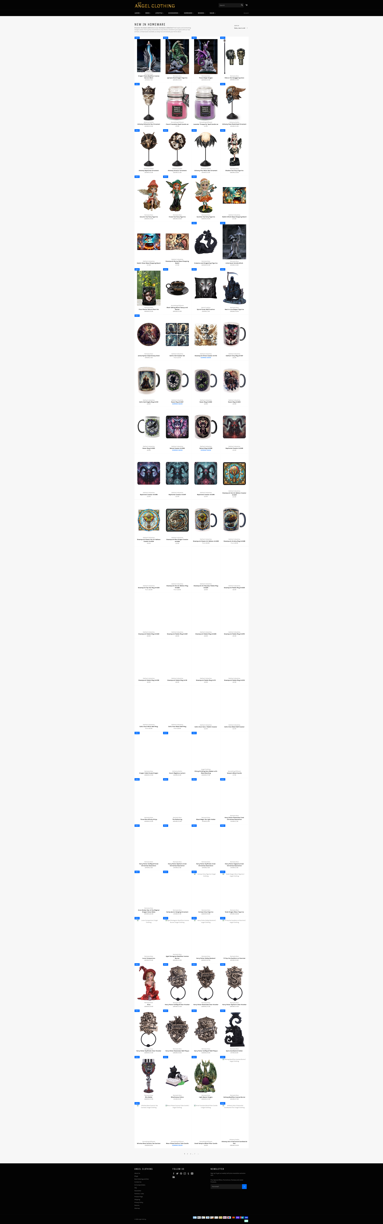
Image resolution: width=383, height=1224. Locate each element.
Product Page (138, 1196)
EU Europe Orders (139, 1185)
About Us (137, 1173)
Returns (136, 1205)
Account (246, 13)
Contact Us (137, 1182)
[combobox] (231, 5)
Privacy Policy (138, 1202)
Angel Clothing (142, 1219)
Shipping (137, 1199)
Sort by (236, 25)
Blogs (136, 1176)
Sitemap (137, 1208)
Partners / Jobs (139, 1193)
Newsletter (137, 1191)
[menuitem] (137, 13)
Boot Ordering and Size (141, 1179)
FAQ (135, 1188)
